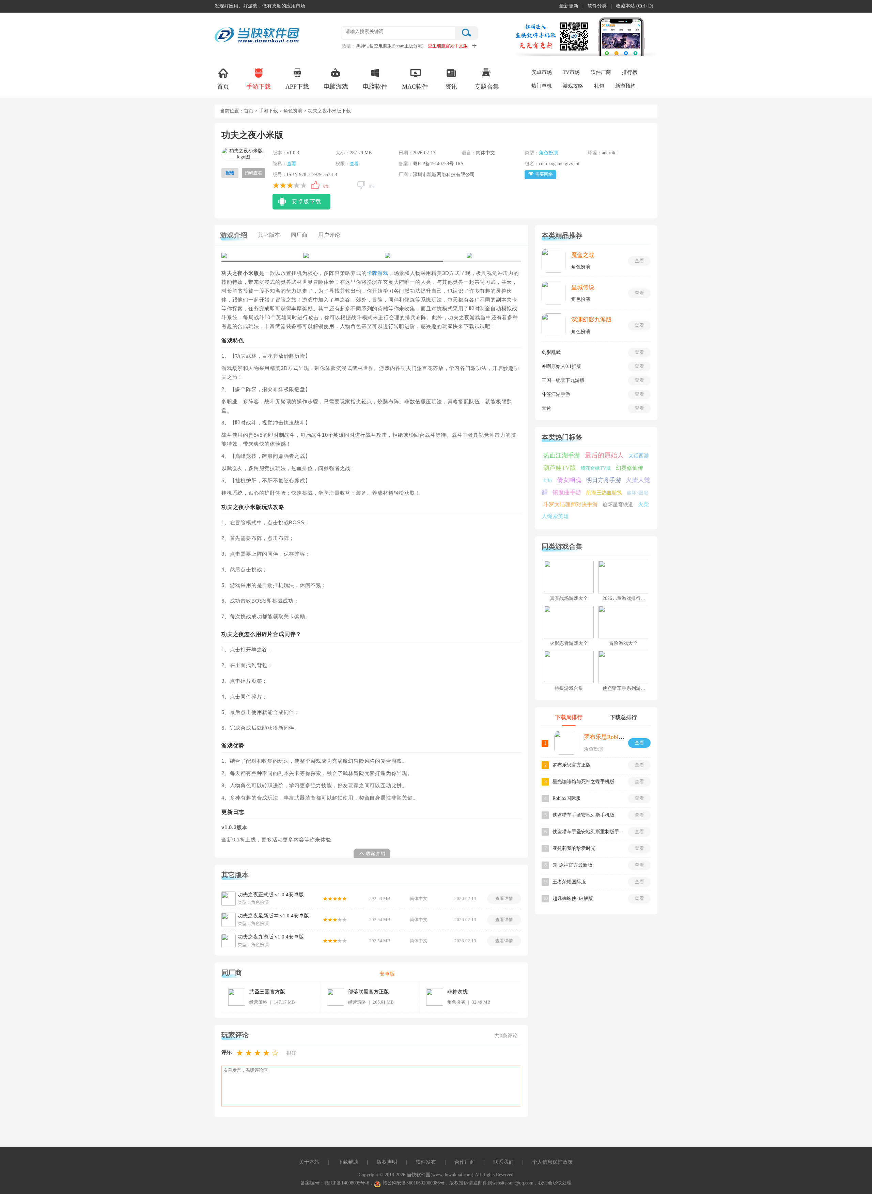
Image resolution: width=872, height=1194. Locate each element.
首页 (223, 86)
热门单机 (541, 86)
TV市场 (571, 72)
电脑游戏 (336, 86)
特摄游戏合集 (569, 688)
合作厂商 (464, 1162)
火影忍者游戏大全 (569, 643)
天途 (546, 408)
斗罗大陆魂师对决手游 (570, 504)
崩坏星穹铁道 (618, 504)
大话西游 (638, 456)
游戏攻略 (573, 86)
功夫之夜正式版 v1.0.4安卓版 (271, 894)
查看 (291, 163)
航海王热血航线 (604, 492)
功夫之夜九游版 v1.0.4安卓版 (271, 937)
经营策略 (258, 1002)
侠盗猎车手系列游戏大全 (629, 688)
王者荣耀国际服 (569, 881)
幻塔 (547, 480)
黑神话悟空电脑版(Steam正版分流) (389, 45)
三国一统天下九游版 (563, 380)
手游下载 (258, 86)
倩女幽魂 (569, 480)
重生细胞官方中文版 (448, 45)
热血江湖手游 (561, 455)
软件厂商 (601, 72)
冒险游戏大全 (623, 643)
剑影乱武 (551, 352)
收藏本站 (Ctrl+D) (634, 6)
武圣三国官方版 (267, 991)
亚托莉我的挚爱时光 (573, 848)
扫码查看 (253, 172)
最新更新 (568, 6)
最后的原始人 (604, 455)
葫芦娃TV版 (559, 467)
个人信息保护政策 (552, 1162)
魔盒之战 (582, 255)
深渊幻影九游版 (591, 319)
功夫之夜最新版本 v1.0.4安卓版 (273, 915)
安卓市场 (541, 72)
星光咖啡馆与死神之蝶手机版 (583, 781)
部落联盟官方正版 (368, 991)
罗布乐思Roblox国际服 (613, 737)
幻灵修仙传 (629, 468)
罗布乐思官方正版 (571, 764)
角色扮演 (292, 110)
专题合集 (486, 86)
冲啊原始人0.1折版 (561, 366)
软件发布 (426, 1162)
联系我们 (503, 1162)
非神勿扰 (457, 991)
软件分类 (597, 6)
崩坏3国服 (637, 492)
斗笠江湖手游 (556, 394)
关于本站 (309, 1162)
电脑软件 (375, 86)
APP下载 (297, 86)
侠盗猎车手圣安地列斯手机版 (583, 815)
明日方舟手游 (603, 480)
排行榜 (629, 72)
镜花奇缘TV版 (596, 468)
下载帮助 (348, 1162)
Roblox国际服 (566, 798)
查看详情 (504, 898)
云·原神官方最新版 (572, 865)
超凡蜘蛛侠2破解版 (572, 898)
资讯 (451, 86)
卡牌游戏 (377, 273)
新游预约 (625, 86)
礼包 (599, 86)
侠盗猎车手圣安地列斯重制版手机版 (588, 831)
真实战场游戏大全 (569, 598)
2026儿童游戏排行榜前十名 (631, 598)
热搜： (348, 45)
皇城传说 (582, 287)
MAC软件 (415, 86)
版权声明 (387, 1162)
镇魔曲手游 (566, 492)
